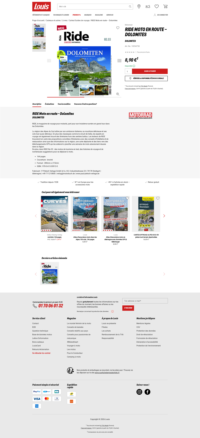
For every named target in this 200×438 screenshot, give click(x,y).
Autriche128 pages (54, 237)
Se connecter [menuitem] (162, 15)
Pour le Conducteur (75, 353)
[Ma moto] (147, 6)
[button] (130, 6)
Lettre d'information (40, 338)
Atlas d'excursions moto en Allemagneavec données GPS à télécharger (115, 239)
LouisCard (36, 346)
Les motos (71, 349)
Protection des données (146, 331)
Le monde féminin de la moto (79, 323)
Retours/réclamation (40, 349)
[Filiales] (139, 6)
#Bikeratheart (72, 342)
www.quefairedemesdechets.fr (107, 373)
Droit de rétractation (144, 334)
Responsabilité (108, 338)
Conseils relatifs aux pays (77, 331)
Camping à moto (74, 357)
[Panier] (165, 6)
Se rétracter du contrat (41, 353)
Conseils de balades (75, 327)
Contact (35, 323)
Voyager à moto (73, 346)
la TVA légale (143, 86)
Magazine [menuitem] (99, 15)
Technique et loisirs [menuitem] (61, 15)
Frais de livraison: (130, 88)
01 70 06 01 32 (50, 306)
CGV (138, 327)
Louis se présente (109, 323)
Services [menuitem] (109, 15)
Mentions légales (143, 323)
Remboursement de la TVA (112, 334)
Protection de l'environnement (148, 346)
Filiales (105, 327)
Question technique (40, 331)
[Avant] (119, 60)
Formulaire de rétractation (147, 338)
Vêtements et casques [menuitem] (40, 15)
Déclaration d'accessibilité (147, 342)
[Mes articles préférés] (156, 6)
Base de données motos (42, 334)
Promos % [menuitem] (77, 15)
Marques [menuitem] (87, 15)
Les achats (106, 331)
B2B (34, 327)
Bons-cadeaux (38, 342)
